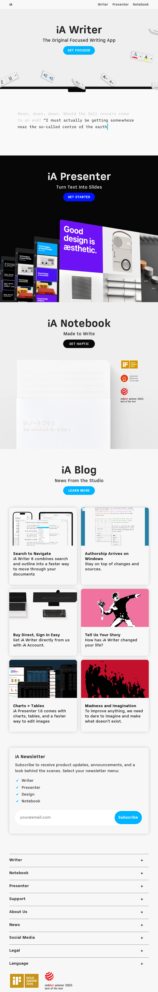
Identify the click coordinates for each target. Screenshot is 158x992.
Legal (14, 951)
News (14, 925)
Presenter (121, 4)
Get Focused (79, 50)
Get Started (79, 197)
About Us (18, 912)
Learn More (79, 490)
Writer (103, 4)
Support (17, 899)
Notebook (141, 4)
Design (28, 794)
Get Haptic (79, 344)
